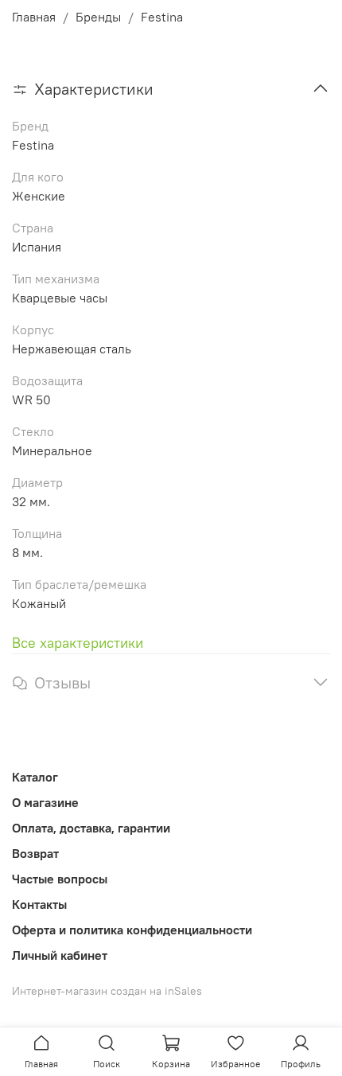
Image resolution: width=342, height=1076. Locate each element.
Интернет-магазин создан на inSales (107, 991)
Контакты (39, 904)
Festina (162, 17)
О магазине (45, 802)
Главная (34, 17)
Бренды (98, 17)
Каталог (35, 777)
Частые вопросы (59, 879)
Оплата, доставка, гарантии (91, 828)
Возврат (35, 853)
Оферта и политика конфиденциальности (132, 930)
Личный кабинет (59, 955)
